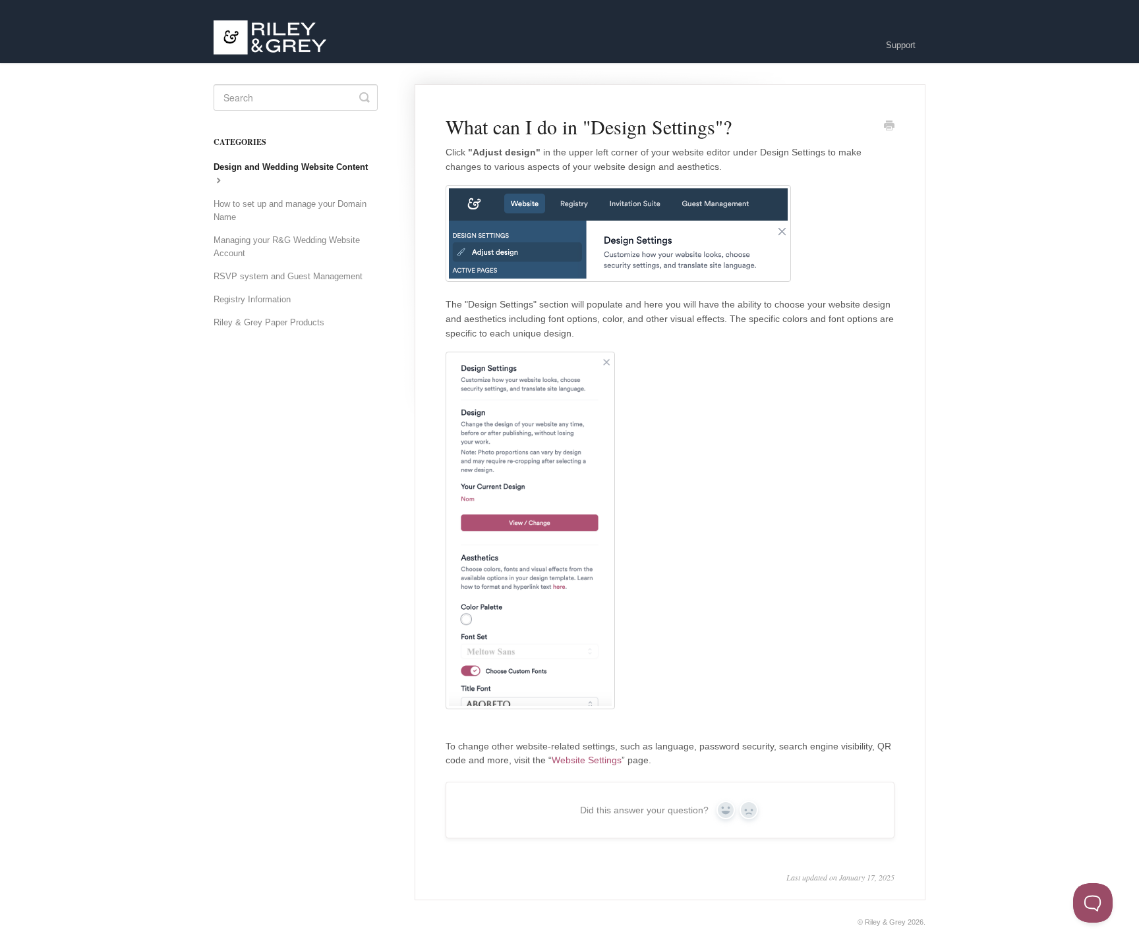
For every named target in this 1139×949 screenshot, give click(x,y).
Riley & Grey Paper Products (269, 322)
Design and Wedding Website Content (291, 167)
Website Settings (587, 760)
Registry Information (252, 299)
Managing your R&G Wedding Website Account (287, 246)
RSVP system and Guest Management (288, 276)
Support (901, 45)
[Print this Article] (889, 127)
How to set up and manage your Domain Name (290, 210)
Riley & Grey (885, 922)
